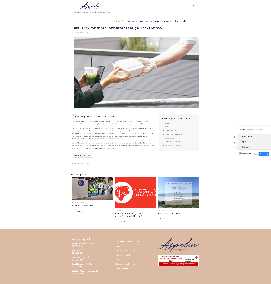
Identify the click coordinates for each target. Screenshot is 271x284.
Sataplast (77, 12)
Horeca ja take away (126, 264)
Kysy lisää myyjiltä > (82, 155)
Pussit (119, 246)
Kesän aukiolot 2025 (169, 213)
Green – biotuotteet (129, 242)
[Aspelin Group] (92, 5)
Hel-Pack (85, 12)
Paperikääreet (122, 268)
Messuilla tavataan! (83, 205)
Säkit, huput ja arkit (127, 250)
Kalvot (119, 259)
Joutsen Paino (105, 12)
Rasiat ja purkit (124, 255)
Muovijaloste (94, 12)
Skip (255, 154)
